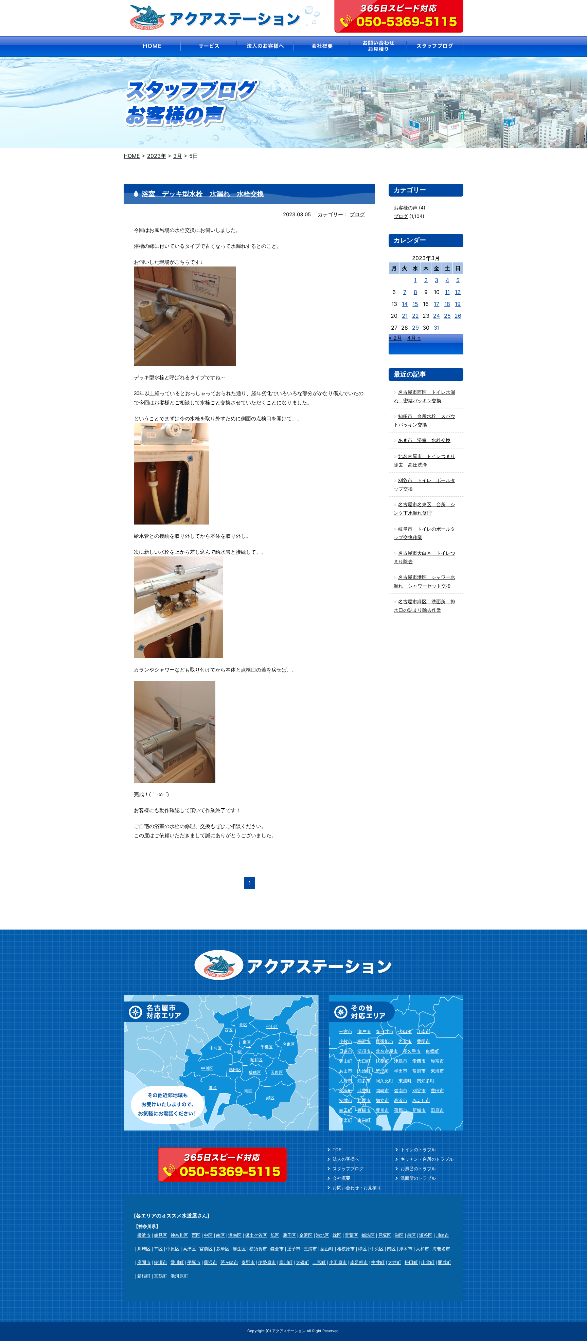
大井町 (394, 1262)
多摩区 (222, 1248)
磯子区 (289, 1235)
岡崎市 (382, 1090)
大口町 (364, 1061)
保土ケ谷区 (256, 1235)
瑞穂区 (255, 1072)
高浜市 (400, 1100)
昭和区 (256, 1059)
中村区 (216, 1047)
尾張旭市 (384, 1041)
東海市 (437, 1070)
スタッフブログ (348, 1168)
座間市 (143, 1262)
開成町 (444, 1262)
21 (405, 315)
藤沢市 (210, 1262)
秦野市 (248, 1262)
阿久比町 (384, 1080)
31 (437, 327)
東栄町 (364, 1120)
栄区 (399, 1235)
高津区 (189, 1248)
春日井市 (384, 1031)
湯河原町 (179, 1276)
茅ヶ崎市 (229, 1262)
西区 (229, 1029)
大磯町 (302, 1262)
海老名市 (441, 1248)
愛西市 (419, 1061)
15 (415, 303)
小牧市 (345, 1041)
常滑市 (419, 1070)
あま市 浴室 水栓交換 (424, 440)
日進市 (345, 1051)
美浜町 (345, 1090)
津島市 (400, 1061)
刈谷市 (419, 1090)
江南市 (423, 1031)
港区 (213, 1087)
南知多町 (425, 1080)
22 (415, 315)
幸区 (158, 1248)
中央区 (377, 1248)
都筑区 (368, 1235)
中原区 (172, 1248)
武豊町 (364, 1090)
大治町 (364, 1070)
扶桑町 (382, 1061)
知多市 (364, 1080)
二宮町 (319, 1262)
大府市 (345, 1080)
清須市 (364, 1051)
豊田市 (437, 1090)
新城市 (419, 1110)
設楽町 (345, 1120)
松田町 (411, 1262)
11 (447, 292)
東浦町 (405, 1080)
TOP (337, 1149)
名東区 (289, 1044)
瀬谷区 (425, 1235)
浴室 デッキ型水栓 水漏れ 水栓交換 (203, 194)
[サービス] (208, 46)
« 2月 (395, 337)
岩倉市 (405, 1041)
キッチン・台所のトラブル (427, 1159)
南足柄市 (359, 1262)
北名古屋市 (387, 1051)
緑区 (270, 1097)
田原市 (437, 1110)
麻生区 (239, 1248)
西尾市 (364, 1100)
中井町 (378, 1262)
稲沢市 (364, 1041)
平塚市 (193, 1262)
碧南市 (400, 1090)
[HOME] (151, 46)
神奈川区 (179, 1235)
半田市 (400, 1070)
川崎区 (143, 1248)
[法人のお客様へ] (265, 46)
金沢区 (306, 1235)
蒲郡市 (400, 1110)
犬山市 (405, 1031)
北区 (243, 1024)
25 (447, 315)
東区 (247, 1042)
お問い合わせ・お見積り (357, 1187)
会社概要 (341, 1178)
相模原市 (346, 1248)
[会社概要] (322, 46)
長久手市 (412, 1051)
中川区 (207, 1068)
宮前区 (206, 1248)
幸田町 (345, 1110)
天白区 (277, 1072)
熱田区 (235, 1069)
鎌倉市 (277, 1248)
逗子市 (293, 1248)
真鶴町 (160, 1276)
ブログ (357, 214)
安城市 (345, 1100)
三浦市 (310, 1248)
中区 (238, 1051)
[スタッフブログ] (435, 46)
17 (436, 303)
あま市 (345, 1070)
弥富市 (437, 1061)
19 (458, 303)
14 (405, 303)
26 (458, 315)
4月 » (414, 337)
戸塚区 (384, 1235)
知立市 (382, 1100)
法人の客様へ (346, 1159)
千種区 (267, 1046)
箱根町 (143, 1276)
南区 (248, 1091)
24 (436, 315)
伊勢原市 (267, 1262)
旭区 (274, 1235)
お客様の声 (405, 207)
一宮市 (345, 1031)
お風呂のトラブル (418, 1168)
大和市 (422, 1248)
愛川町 (177, 1262)
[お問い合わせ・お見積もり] (378, 46)
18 (447, 303)
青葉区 (351, 1235)
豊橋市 (364, 1110)
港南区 (235, 1235)
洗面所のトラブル (418, 1178)
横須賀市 (258, 1248)
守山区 (272, 1026)
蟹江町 (382, 1070)
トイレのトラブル (418, 1149)
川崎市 (442, 1235)
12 (458, 292)
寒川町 (285, 1262)
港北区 (322, 1235)
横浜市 (143, 1235)
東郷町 (432, 1051)
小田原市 (338, 1262)
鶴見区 (160, 1235)
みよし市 (421, 1100)
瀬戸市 (364, 1031)
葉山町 (327, 1248)
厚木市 (405, 1248)
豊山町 (345, 1061)
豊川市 (382, 1110)
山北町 (427, 1262)
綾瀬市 (160, 1262)
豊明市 (423, 1041)
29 (415, 327)
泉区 (411, 1235)
